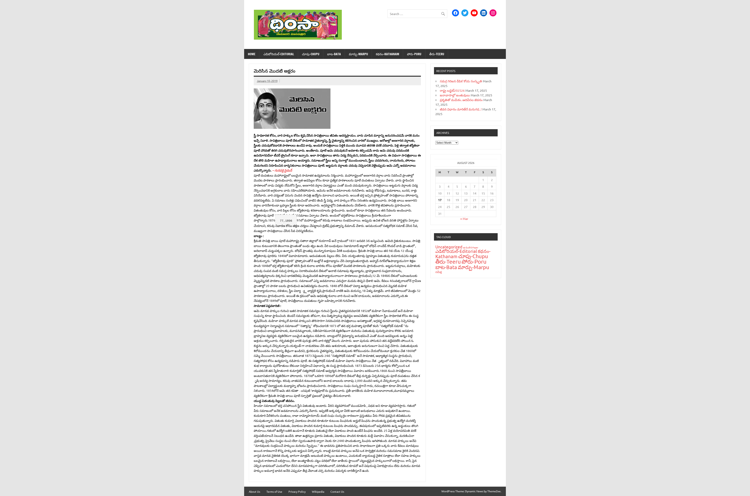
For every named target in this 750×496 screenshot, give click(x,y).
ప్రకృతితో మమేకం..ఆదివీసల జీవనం (461, 100)
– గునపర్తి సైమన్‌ (282, 170)
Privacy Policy (297, 491)
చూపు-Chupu (310, 54)
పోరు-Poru (414, 54)
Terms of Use (274, 491)
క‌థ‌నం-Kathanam (387, 54)
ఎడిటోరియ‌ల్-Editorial (278, 54)
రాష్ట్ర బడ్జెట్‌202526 (452, 90)
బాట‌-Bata (334, 54)
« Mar (464, 218)
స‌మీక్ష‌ (438, 272)
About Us (254, 491)
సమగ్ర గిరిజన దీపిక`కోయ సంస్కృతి (461, 81)
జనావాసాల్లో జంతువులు (455, 95)
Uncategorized (448, 246)
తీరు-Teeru (436, 54)
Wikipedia (318, 491)
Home (251, 54)
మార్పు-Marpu (358, 54)
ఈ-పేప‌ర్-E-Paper (470, 247)
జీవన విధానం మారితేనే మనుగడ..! (461, 109)
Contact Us (337, 491)
